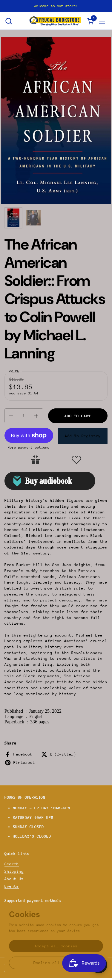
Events (11, 886)
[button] (8, 21)
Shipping (14, 871)
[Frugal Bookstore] (55, 21)
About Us (14, 879)
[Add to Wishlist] (76, 460)
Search (11, 864)
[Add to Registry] (36, 460)
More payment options (29, 447)
